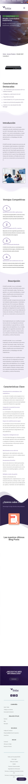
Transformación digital (14, 603)
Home (4, 54)
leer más (14, 577)
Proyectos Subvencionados (14, 766)
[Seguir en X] (14, 695)
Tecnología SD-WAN (14, 564)
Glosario (4, 0)
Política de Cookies (14, 761)
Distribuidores (20, 0)
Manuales (6, 723)
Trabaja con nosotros (8, 709)
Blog (22, 2)
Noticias (5, 718)
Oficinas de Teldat (7, 744)
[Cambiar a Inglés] (24, 2)
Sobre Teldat (6, 707)
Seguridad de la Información (14, 768)
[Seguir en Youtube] (17, 695)
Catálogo (9, 0)
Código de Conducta (8, 730)
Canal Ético (6, 735)
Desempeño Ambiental (8, 712)
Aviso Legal (14, 759)
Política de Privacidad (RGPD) (14, 756)
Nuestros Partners (8, 746)
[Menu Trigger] (24, 8)
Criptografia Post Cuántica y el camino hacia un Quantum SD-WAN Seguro (14, 639)
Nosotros (14, 0)
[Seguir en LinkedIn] (11, 695)
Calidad (14, 764)
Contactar (6, 741)
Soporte (26, 0)
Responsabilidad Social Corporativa (11, 733)
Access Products (11, 54)
